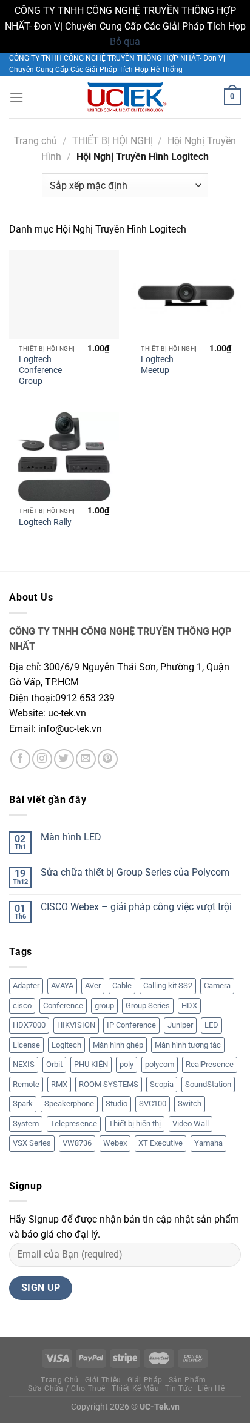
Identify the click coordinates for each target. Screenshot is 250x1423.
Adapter (26, 985)
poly (126, 1064)
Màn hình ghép (118, 1044)
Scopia (162, 1084)
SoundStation (208, 1084)
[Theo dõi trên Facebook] (20, 759)
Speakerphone (69, 1103)
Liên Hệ (211, 1388)
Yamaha (208, 1142)
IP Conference (131, 1024)
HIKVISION (76, 1024)
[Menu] (16, 97)
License (26, 1044)
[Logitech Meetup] (186, 294)
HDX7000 (29, 1024)
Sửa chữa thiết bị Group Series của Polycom (135, 872)
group (104, 1005)
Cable (122, 985)
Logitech (66, 1044)
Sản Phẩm (187, 1380)
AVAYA (62, 985)
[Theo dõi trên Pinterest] (108, 759)
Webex (115, 1142)
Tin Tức (178, 1388)
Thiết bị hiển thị (135, 1123)
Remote (26, 1084)
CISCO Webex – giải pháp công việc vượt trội (136, 907)
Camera (217, 985)
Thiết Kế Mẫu (135, 1388)
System (26, 1123)
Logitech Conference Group (40, 369)
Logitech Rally (45, 522)
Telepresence (73, 1123)
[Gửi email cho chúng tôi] (86, 759)
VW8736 (77, 1142)
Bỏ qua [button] (125, 41)
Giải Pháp (145, 1380)
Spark (23, 1103)
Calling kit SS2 (167, 985)
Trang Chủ (60, 1380)
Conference (63, 1005)
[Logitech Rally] (64, 456)
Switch (189, 1103)
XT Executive (160, 1142)
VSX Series (32, 1142)
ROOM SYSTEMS (108, 1084)
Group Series (148, 1005)
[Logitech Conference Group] (64, 294)
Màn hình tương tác (188, 1044)
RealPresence (210, 1064)
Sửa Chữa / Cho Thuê (67, 1388)
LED (211, 1024)
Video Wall (190, 1123)
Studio (116, 1103)
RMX (59, 1084)
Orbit (54, 1064)
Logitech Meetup (157, 364)
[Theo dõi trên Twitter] (64, 759)
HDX (189, 1005)
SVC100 (152, 1103)
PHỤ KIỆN (91, 1064)
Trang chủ (35, 141)
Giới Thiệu (103, 1380)
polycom (159, 1064)
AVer (93, 985)
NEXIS (24, 1064)
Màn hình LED (71, 837)
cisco (22, 1005)
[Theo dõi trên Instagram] (42, 759)
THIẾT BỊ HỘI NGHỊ (112, 141)
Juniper (180, 1024)
